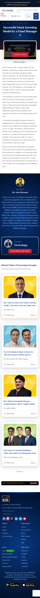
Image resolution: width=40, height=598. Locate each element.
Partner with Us (6, 560)
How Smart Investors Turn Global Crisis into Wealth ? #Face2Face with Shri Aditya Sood (20, 304)
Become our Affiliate (7, 554)
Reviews (23, 533)
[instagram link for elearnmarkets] (8, 518)
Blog (22, 542)
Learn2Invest (24, 566)
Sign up (36, 16)
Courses (4, 527)
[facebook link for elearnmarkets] (4, 518)
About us (23, 527)
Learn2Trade (24, 563)
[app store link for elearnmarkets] (29, 585)
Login (29, 16)
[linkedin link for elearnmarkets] (16, 518)
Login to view (20, 54)
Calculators (24, 554)
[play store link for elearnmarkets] (12, 585)
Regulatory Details (7, 566)
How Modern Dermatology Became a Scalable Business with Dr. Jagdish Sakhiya (19, 402)
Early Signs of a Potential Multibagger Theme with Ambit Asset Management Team (20, 451)
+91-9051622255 (6, 514)
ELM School (24, 551)
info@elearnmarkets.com (8, 511)
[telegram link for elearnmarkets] (20, 518)
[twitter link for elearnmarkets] (12, 518)
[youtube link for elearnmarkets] (24, 518)
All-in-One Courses (7, 536)
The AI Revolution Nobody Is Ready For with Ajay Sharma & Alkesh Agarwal (18, 353)
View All (19, 471)
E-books (23, 557)
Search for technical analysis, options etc (27, 10)
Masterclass (5, 533)
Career (7, 551)
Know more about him (20, 251)
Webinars (4, 530)
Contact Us (5, 563)
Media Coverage (25, 536)
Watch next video (19, 62)
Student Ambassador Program (9, 557)
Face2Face (24, 560)
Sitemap (23, 539)
